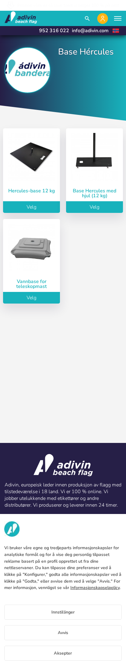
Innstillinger (63, 612)
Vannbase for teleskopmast (31, 284)
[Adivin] (21, 18)
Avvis (63, 633)
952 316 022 (54, 30)
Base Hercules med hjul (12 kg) (94, 193)
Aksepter (63, 653)
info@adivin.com (90, 30)
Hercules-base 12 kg (31, 190)
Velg (31, 207)
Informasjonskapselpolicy (95, 588)
